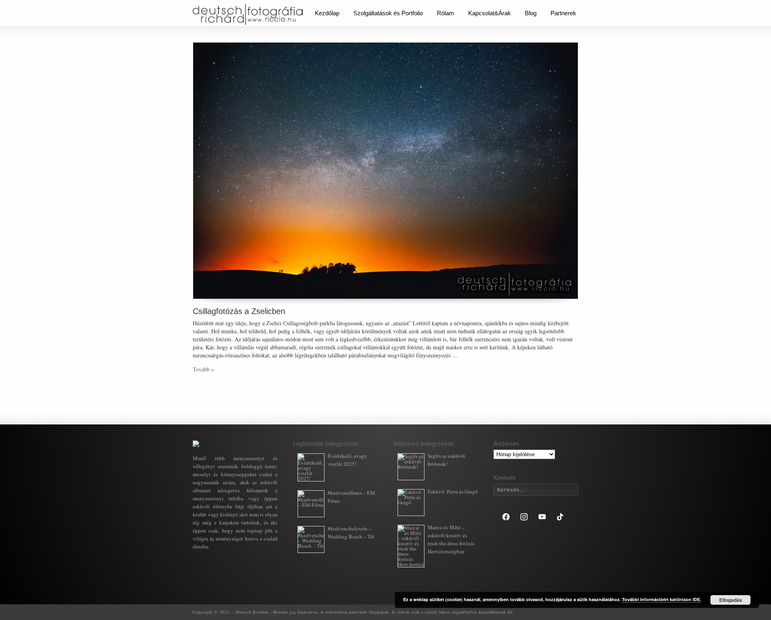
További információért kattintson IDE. (661, 599)
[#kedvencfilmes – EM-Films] (311, 503)
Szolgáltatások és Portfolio (388, 13)
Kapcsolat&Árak (489, 13)
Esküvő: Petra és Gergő (453, 491)
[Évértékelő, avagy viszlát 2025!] (311, 467)
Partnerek (563, 13)
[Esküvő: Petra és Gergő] (411, 502)
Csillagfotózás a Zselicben (239, 311)
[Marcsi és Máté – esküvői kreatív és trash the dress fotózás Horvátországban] (411, 546)
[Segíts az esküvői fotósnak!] (411, 466)
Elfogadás (730, 600)
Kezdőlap (327, 13)
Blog (530, 13)
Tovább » (203, 369)
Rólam (445, 13)
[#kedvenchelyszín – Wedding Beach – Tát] (311, 539)
